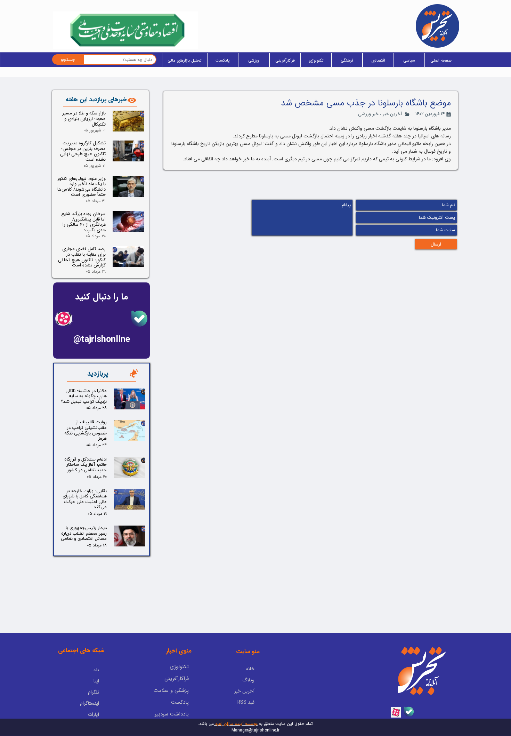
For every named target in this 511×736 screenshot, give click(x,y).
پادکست (223, 60)
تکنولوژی (316, 60)
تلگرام (93, 692)
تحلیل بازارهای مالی (185, 60)
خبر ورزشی (368, 114)
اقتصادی (378, 60)
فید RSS (245, 702)
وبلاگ (248, 680)
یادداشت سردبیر (172, 714)
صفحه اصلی (441, 60)
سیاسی (409, 60)
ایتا (96, 681)
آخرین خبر (392, 114)
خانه (250, 669)
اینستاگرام (89, 703)
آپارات (93, 714)
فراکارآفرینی (285, 60)
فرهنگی (347, 60)
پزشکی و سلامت (171, 690)
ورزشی (253, 60)
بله (96, 670)
